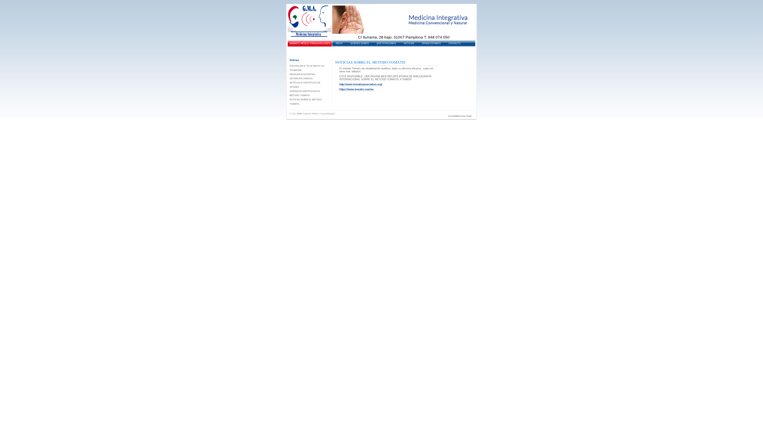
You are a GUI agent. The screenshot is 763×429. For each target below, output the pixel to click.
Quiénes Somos (359, 43)
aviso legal (466, 116)
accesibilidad (454, 116)
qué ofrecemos (386, 43)
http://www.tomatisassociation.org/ (360, 84)
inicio (339, 43)
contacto (454, 43)
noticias (409, 43)
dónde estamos (431, 43)
